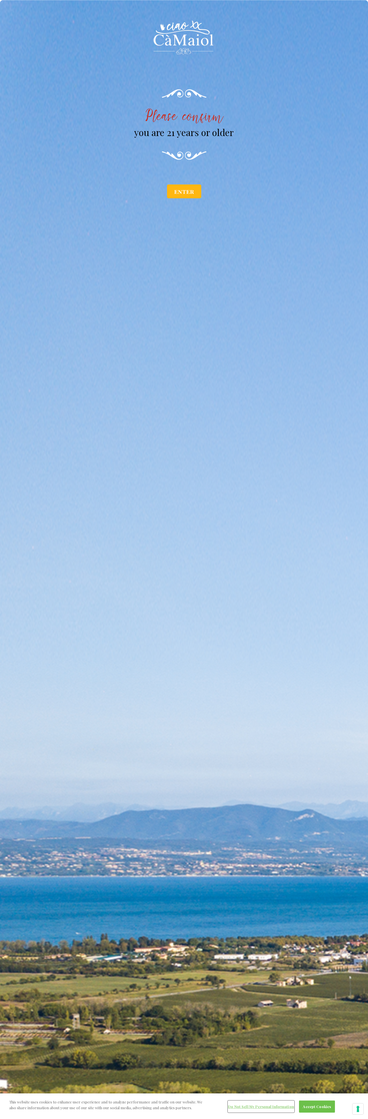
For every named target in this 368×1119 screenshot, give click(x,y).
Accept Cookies (317, 1106)
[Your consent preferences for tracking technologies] (357, 1108)
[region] (184, 1106)
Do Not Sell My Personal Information (261, 1106)
